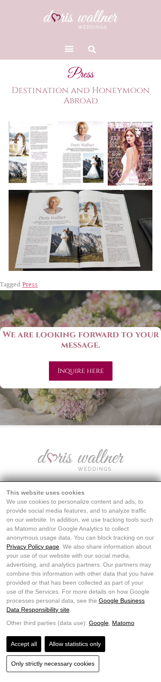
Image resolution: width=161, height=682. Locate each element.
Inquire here (81, 371)
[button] (69, 48)
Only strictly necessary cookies (52, 663)
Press (30, 284)
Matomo (123, 622)
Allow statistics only (75, 643)
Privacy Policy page (32, 546)
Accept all (24, 643)
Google (99, 622)
